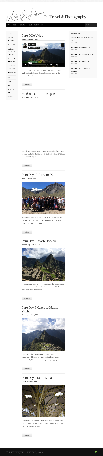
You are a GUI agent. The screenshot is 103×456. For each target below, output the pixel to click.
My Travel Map (11, 91)
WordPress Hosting (32, 452)
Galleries (22, 25)
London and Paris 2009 (11, 67)
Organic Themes (22, 452)
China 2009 (11, 45)
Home (8, 25)
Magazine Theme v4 (11, 452)
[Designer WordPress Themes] (95, 453)
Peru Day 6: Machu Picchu (39, 241)
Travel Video (12, 72)
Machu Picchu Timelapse (38, 94)
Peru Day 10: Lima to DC (37, 175)
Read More (27, 85)
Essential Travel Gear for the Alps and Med (82, 39)
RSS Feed (40, 452)
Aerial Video (11, 41)
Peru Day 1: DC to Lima (37, 378)
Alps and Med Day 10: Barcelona (80, 61)
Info (42, 25)
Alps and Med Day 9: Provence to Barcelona (80, 70)
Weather (36, 25)
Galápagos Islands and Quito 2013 (11, 51)
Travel (14, 25)
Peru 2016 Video (32, 35)
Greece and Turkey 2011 (11, 60)
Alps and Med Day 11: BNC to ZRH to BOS (82, 54)
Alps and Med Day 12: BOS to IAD (80, 47)
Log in (45, 452)
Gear (30, 25)
